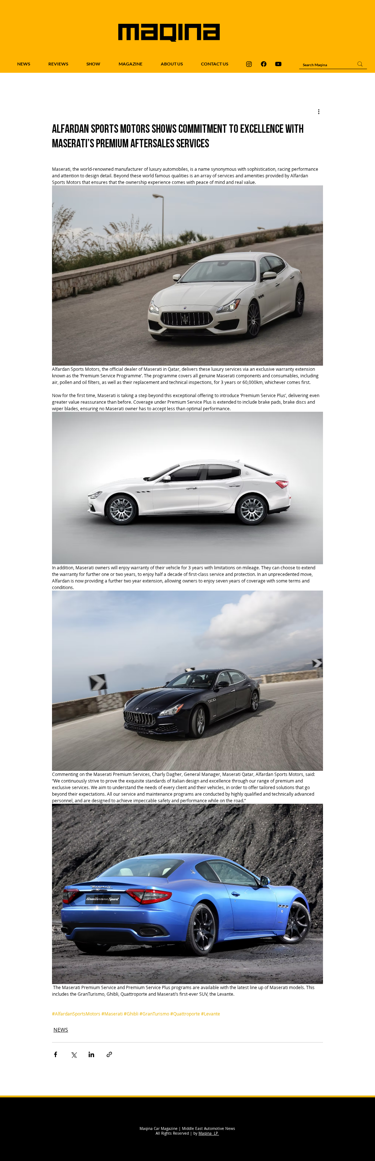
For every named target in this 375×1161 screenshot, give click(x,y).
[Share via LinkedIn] (91, 1054)
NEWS (60, 1029)
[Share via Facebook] (55, 1054)
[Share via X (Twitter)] (73, 1054)
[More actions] (318, 111)
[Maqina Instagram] (249, 64)
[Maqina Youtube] (278, 64)
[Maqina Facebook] (263, 64)
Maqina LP (208, 1133)
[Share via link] (109, 1054)
